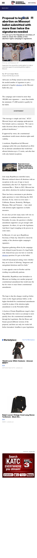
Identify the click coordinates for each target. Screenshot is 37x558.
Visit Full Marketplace (28, 340)
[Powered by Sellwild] (32, 451)
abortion (19, 85)
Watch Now (31, 2)
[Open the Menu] (3, 2)
